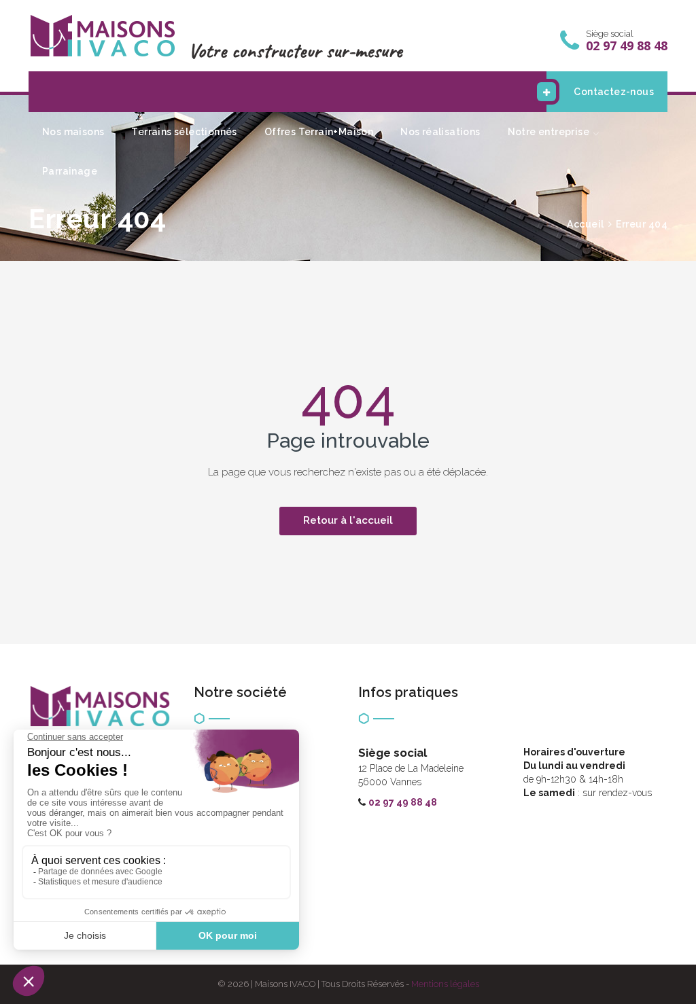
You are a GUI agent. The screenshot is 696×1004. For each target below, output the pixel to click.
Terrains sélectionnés (184, 131)
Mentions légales (445, 984)
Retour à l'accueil (348, 520)
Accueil (585, 224)
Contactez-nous (614, 91)
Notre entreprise (548, 131)
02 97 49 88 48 (402, 802)
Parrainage (69, 171)
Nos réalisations (440, 131)
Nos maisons (73, 131)
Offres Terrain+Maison (318, 131)
